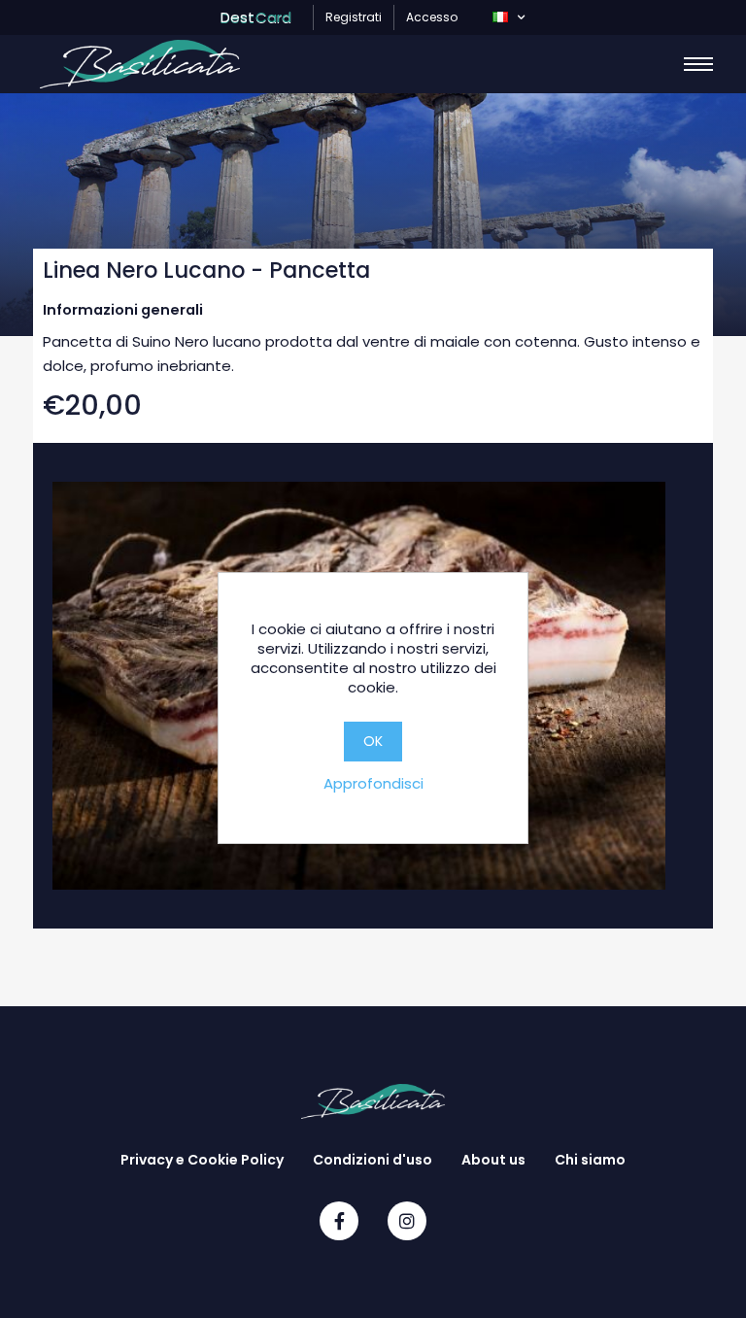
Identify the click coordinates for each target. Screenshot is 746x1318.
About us (493, 1159)
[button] (509, 17)
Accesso (432, 17)
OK (373, 741)
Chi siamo (590, 1159)
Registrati (353, 17)
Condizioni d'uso (372, 1159)
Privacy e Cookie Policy (202, 1159)
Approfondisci (373, 783)
